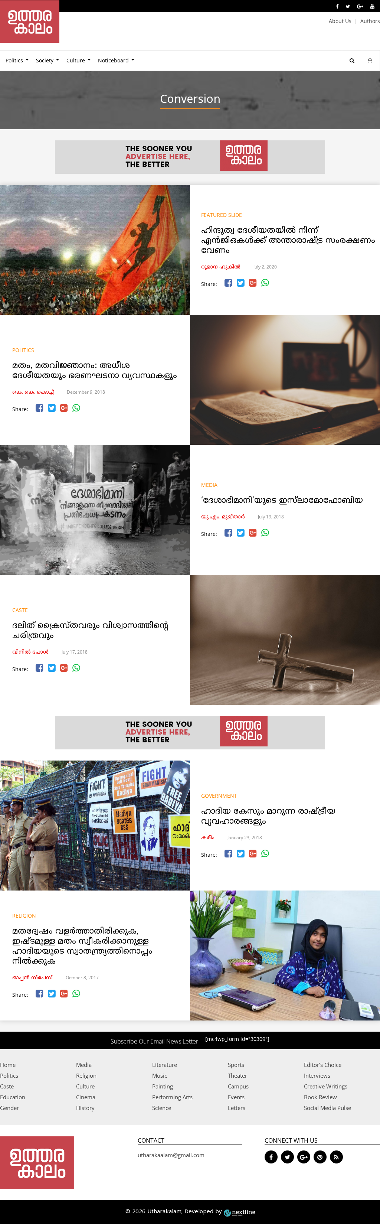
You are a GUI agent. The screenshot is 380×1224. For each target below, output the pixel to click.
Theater (237, 1075)
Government (219, 795)
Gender (9, 1107)
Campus (238, 1086)
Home (8, 1064)
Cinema (85, 1097)
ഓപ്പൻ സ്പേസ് (32, 978)
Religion (24, 915)
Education (12, 1097)
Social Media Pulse (327, 1107)
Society (44, 60)
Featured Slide (221, 214)
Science (161, 1107)
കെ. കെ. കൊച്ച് (33, 392)
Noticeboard (113, 60)
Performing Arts (172, 1097)
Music (159, 1075)
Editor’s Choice (322, 1064)
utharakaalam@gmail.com (171, 1155)
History (85, 1107)
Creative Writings (325, 1086)
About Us (340, 21)
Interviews (317, 1075)
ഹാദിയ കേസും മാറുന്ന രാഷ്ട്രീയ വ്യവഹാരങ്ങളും (268, 817)
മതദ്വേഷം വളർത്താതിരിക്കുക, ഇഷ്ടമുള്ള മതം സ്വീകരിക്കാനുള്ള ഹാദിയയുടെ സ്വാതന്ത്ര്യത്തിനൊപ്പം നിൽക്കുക (82, 947)
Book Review (320, 1097)
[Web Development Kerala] (239, 1211)
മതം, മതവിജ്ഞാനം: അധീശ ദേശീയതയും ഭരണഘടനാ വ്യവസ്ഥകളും (94, 371)
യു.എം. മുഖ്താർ (223, 517)
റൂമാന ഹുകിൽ (220, 267)
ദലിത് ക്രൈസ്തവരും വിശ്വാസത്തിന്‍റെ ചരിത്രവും (90, 631)
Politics (23, 350)
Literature (164, 1064)
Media (209, 484)
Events (236, 1097)
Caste (20, 609)
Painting (162, 1086)
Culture (75, 60)
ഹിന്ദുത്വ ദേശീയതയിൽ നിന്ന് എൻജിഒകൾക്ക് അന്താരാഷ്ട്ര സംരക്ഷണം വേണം (288, 241)
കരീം (207, 838)
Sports (236, 1064)
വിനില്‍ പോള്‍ (30, 652)
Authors (370, 21)
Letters (236, 1107)
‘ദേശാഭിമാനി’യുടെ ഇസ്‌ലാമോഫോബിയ (282, 501)
